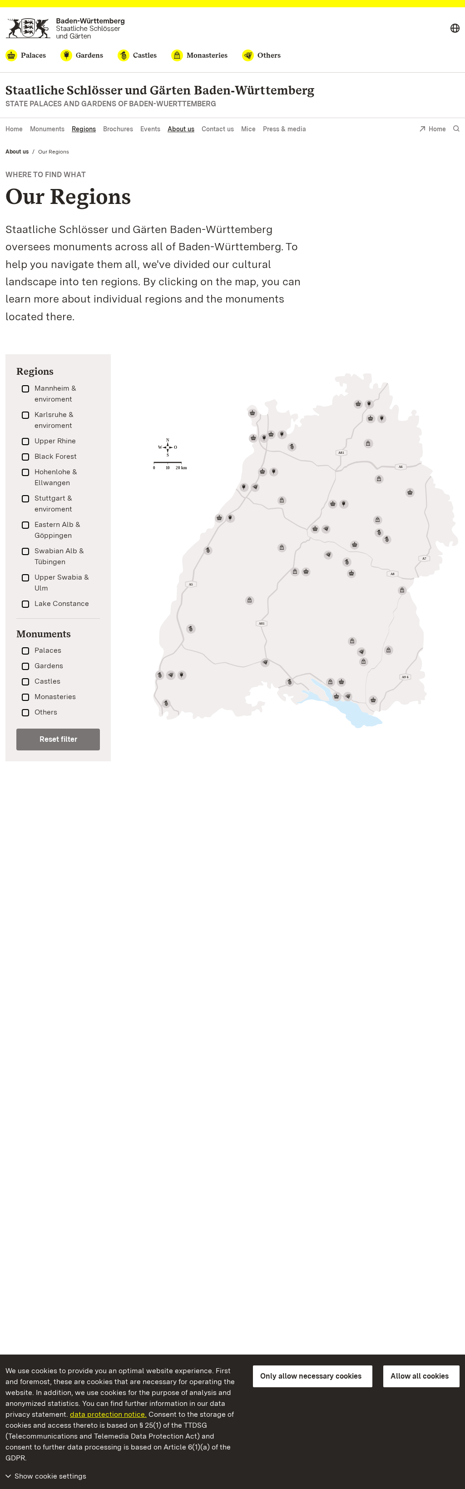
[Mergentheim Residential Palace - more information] (364, 404)
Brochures (118, 129)
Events (150, 129)
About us (181, 129)
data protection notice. (108, 1414)
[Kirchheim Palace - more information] (354, 545)
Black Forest (56, 456)
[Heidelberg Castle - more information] (277, 434)
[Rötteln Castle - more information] (166, 703)
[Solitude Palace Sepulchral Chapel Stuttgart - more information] (321, 529)
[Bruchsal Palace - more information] (268, 471)
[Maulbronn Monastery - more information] (282, 500)
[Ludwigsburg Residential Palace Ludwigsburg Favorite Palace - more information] (338, 504)
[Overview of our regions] (305, 550)
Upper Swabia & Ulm (62, 582)
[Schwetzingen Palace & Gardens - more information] (259, 438)
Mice (248, 129)
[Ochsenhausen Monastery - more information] (388, 650)
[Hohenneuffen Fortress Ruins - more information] (346, 561)
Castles (47, 681)
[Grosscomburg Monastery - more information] (379, 479)
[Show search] (456, 128)
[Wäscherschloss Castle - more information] (379, 532)
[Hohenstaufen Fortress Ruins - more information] (386, 539)
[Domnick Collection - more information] (328, 555)
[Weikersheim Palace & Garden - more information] (376, 418)
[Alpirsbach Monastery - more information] (249, 600)
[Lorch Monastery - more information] (377, 520)
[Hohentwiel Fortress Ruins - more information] (289, 682)
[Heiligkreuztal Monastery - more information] (352, 641)
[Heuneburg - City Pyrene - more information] (361, 651)
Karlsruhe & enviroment (54, 420)
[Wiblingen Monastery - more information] (402, 590)
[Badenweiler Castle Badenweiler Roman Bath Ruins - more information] (171, 675)
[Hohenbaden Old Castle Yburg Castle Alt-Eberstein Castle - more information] (208, 550)
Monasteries (55, 696)
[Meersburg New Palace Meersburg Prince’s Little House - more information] (342, 696)
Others (46, 712)
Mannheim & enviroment (55, 393)
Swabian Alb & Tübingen (59, 556)
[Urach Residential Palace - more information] (351, 573)
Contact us (218, 129)
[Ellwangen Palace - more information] (410, 492)
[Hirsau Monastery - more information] (282, 547)
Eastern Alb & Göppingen (57, 530)
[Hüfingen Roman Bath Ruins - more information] (264, 662)
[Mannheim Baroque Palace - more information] (252, 413)
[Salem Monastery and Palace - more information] (336, 682)
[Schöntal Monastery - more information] (368, 443)
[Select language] (455, 28)
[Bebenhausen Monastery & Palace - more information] (301, 571)
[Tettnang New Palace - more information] (372, 700)
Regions (84, 129)
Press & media (284, 129)
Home (14, 129)
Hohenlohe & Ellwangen (56, 477)
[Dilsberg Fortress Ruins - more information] (292, 447)
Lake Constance (62, 603)
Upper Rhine (55, 441)
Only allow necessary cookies (310, 1376)
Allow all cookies (420, 1376)
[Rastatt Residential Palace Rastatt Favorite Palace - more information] (225, 518)
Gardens (49, 665)
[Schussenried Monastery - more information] (363, 661)
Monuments (47, 129)
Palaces (48, 650)
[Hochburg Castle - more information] (190, 628)
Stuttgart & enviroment (53, 503)
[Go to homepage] (65, 28)
